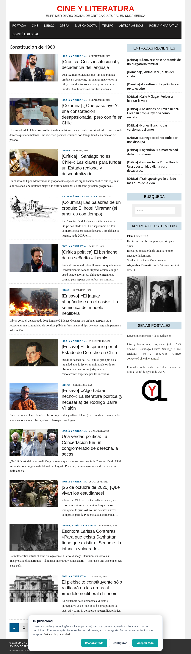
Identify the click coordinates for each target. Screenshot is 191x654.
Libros (49, 26)
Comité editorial (25, 34)
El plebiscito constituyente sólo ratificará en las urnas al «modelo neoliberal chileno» (92, 587)
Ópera (64, 26)
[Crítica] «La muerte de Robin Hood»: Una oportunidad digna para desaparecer (153, 166)
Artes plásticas (131, 26)
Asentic (28, 651)
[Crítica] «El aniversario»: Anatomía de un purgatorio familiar (154, 62)
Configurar (120, 642)
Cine (35, 26)
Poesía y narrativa (163, 26)
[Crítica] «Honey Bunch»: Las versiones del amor (147, 127)
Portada (19, 26)
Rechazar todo (94, 642)
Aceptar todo (145, 642)
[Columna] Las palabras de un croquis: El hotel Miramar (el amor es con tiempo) (91, 208)
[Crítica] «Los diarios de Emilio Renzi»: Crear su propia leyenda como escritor (153, 113)
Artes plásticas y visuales (79, 196)
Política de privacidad (23, 646)
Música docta (86, 26)
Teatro (107, 26)
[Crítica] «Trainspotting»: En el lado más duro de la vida (151, 181)
